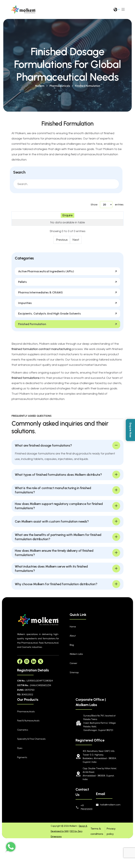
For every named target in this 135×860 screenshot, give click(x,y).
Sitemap (74, 672)
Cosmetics (22, 729)
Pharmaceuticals (60, 85)
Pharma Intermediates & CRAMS (40, 292)
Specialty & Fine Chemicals (31, 739)
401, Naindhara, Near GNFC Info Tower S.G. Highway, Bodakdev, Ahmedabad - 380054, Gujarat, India (100, 756)
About (73, 635)
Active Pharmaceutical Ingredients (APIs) (46, 271)
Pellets (22, 282)
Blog (72, 645)
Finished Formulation (87, 85)
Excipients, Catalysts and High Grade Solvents (49, 313)
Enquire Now (130, 430)
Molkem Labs (76, 654)
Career (73, 663)
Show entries (107, 204)
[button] (67, 445)
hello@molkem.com (109, 804)
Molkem (39, 85)
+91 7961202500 (85, 807)
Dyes (19, 748)
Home (73, 626)
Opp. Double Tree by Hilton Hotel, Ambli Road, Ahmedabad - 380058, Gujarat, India (100, 774)
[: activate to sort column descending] (67, 215)
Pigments (22, 757)
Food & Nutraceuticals (28, 720)
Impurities (25, 303)
